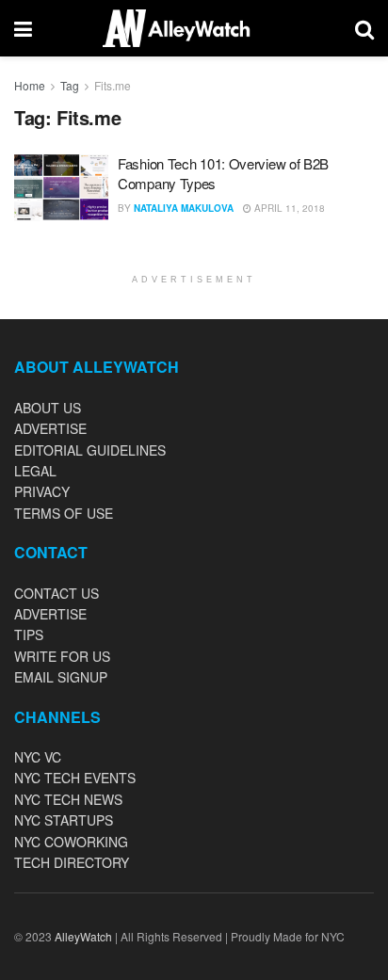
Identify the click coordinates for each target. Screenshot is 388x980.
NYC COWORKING (71, 841)
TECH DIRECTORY (71, 862)
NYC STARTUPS (63, 820)
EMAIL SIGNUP (60, 676)
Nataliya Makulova (184, 208)
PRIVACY (42, 491)
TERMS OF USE (63, 513)
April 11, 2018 (288, 208)
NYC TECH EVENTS (75, 777)
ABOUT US (47, 407)
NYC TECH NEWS (68, 799)
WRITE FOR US (62, 656)
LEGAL (35, 470)
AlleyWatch (83, 936)
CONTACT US (56, 593)
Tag (69, 85)
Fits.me (112, 85)
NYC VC (37, 756)
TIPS (28, 634)
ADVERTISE (50, 428)
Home (29, 85)
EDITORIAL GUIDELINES (90, 450)
